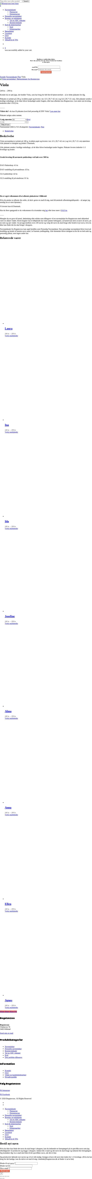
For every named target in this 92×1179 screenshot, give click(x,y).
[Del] (6, 1176)
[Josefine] (47, 611)
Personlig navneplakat (13, 1049)
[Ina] (47, 420)
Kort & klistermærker (13, 1124)
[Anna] (47, 802)
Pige (19, 77)
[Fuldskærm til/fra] (3, 1176)
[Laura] (47, 323)
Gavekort (8, 1132)
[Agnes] (47, 995)
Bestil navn (5, 1171)
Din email (35, 69)
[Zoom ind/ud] (1, 1176)
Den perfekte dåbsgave (13, 1057)
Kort (6, 1055)
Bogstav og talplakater (13, 1117)
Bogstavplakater (11, 1051)
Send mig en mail (6, 1033)
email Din (34, 67)
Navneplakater (11, 77)
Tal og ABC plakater (12, 1053)
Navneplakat (9, 1047)
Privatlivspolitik (11, 1077)
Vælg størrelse (6, 119)
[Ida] (47, 516)
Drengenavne (15, 1113)
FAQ (7, 1073)
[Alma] (47, 706)
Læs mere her (55, 111)
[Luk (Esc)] (8, 1176)
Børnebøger (9, 1130)
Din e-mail (4, 1168)
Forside (3, 77)
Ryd (28, 119)
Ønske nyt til (5, 1166)
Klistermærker (15, 1128)
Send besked (46, 72)
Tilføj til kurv (5, 125)
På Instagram (5, 1090)
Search (26, 1)
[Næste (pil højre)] (3, 1178)
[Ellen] (47, 899)
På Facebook (5, 1094)
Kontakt (8, 1071)
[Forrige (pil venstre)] (1, 1178)
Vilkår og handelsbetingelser (15, 1075)
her (46, 210)
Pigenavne (13, 1111)
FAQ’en (64, 210)
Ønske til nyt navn (7, 1163)
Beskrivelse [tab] (9, 131)
